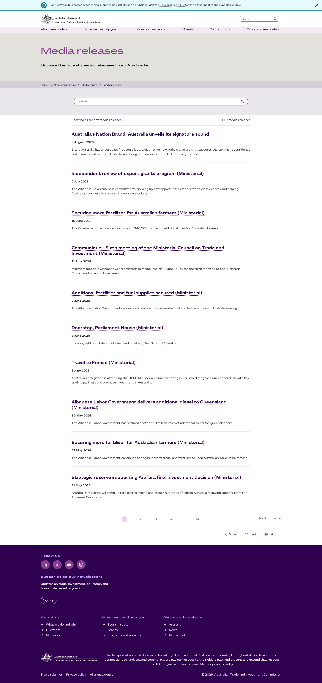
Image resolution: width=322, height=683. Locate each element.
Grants (113, 630)
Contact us (220, 30)
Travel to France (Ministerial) (104, 362)
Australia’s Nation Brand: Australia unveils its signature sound (140, 134)
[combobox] (256, 18)
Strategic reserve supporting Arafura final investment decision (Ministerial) (156, 477)
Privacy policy (76, 674)
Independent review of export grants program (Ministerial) (138, 173)
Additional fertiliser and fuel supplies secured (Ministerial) (137, 293)
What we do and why (61, 624)
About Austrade (55, 30)
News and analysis (151, 30)
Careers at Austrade (264, 30)
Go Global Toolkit (170, 5)
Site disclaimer (51, 674)
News (173, 630)
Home (44, 85)
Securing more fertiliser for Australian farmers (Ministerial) (138, 213)
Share (230, 534)
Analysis (175, 624)
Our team (53, 630)
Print (270, 534)
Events (188, 29)
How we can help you (102, 30)
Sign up (48, 600)
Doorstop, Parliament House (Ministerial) (117, 327)
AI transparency (101, 674)
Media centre (89, 85)
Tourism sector (119, 624)
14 (197, 519)
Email (250, 534)
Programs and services (124, 635)
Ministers (53, 635)
